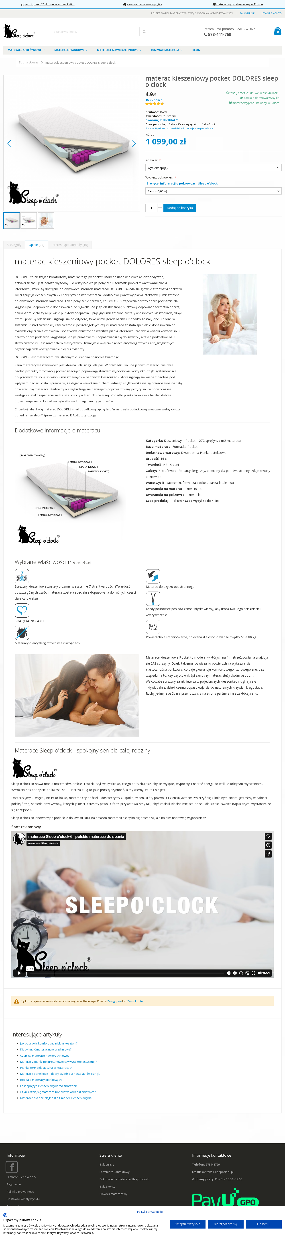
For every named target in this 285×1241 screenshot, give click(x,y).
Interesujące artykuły (69, 245)
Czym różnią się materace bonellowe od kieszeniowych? (58, 1092)
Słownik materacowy (113, 1194)
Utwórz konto (271, 13)
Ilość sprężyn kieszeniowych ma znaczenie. (49, 1086)
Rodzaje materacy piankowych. (41, 1080)
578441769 (213, 1164)
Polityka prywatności (20, 1192)
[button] (9, 143)
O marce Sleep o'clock (21, 1177)
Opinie (36, 245)
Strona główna (29, 62)
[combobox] (99, 31)
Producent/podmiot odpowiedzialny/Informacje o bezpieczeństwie (179, 128)
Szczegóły (14, 245)
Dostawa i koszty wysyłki (23, 1199)
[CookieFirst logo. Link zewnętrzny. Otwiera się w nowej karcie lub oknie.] (5, 1215)
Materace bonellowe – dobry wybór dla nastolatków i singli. (60, 1074)
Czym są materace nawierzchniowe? (44, 1056)
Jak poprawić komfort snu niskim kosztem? (48, 1043)
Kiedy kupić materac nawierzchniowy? (45, 1049)
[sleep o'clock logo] (19, 31)
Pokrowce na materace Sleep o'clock (124, 1179)
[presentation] (14, 245)
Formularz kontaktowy (115, 1172)
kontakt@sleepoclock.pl (218, 1172)
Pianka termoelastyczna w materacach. (46, 1068)
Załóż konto (135, 1001)
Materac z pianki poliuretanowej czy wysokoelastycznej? (58, 1062)
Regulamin (14, 1184)
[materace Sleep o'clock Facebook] (12, 1169)
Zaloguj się (247, 13)
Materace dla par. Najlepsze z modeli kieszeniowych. (56, 1098)
